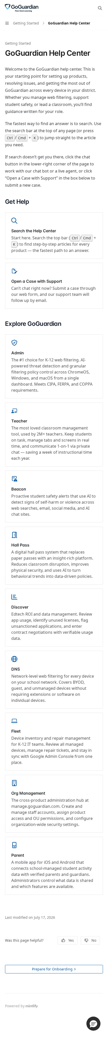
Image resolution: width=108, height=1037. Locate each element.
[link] (54, 235)
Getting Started (18, 43)
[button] (93, 1024)
